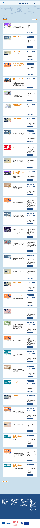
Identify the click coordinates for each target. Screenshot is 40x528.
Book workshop (31, 36)
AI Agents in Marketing (17, 118)
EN (37, 0)
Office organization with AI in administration (18, 213)
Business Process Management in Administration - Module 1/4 (18, 352)
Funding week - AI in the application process (17, 323)
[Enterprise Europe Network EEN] (24, 523)
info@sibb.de (31, 510)
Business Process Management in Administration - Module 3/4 (18, 436)
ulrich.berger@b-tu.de (14, 508)
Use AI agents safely (17, 282)
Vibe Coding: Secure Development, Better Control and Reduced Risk (18, 172)
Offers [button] (26, 3)
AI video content (16, 309)
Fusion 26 (14, 227)
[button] (7, 25)
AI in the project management (18, 422)
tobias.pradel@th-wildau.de (5, 511)
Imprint (3, 517)
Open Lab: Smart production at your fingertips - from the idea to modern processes (18, 64)
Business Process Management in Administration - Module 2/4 (18, 381)
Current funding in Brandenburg (16, 24)
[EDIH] (15, 523)
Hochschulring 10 (29, 150)
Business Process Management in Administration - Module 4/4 (18, 465)
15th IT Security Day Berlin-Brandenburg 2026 (18, 105)
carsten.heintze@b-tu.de (14, 512)
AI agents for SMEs (16, 51)
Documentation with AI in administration (17, 131)
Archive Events (34, 19)
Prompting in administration (18, 36)
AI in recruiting (15, 395)
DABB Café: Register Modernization (16, 242)
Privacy (6, 517)
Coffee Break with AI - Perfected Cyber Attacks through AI (17, 366)
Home (4, 15)
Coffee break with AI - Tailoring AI (18, 184)
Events (23, 3)
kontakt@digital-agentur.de (24, 505)
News (20, 3)
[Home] (6, 3)
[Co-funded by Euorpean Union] (6, 523)
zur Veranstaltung (30, 32)
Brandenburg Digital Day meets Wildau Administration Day (18, 146)
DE (36, 0)
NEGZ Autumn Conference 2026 (18, 79)
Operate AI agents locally (17, 270)
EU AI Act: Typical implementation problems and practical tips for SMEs (18, 92)
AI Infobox (30, 3)
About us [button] (34, 3)
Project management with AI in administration (18, 256)
